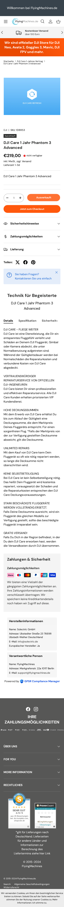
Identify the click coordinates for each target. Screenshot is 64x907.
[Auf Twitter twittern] (18, 262)
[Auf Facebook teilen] (25, 262)
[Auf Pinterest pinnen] (33, 262)
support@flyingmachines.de (34, 672)
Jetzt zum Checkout (32, 209)
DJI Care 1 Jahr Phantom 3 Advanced (22, 64)
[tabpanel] (32, 437)
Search (7, 884)
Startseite (9, 61)
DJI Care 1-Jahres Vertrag (30, 61)
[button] (58, 21)
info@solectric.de (28, 641)
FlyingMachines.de (26, 878)
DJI (5, 130)
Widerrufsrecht (11, 887)
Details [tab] (8, 321)
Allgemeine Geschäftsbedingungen (32, 884)
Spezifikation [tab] (27, 321)
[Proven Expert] (45, 815)
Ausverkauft (43, 197)
